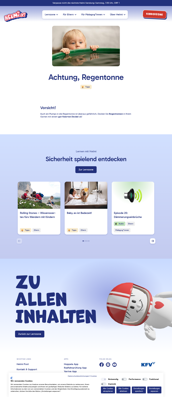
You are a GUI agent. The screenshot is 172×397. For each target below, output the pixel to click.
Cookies (93, 376)
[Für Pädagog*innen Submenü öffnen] (104, 14)
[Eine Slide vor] (152, 241)
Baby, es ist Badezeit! (79, 213)
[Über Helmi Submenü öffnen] (125, 14)
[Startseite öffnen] (15, 16)
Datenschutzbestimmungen (78, 376)
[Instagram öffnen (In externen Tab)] (108, 364)
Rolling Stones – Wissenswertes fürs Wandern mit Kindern (38, 215)
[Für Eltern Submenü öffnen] (76, 14)
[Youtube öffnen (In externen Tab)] (114, 364)
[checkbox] (103, 379)
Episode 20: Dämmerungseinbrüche (128, 215)
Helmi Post (23, 364)
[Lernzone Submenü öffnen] (57, 14)
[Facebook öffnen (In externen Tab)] (101, 364)
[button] (83, 241)
